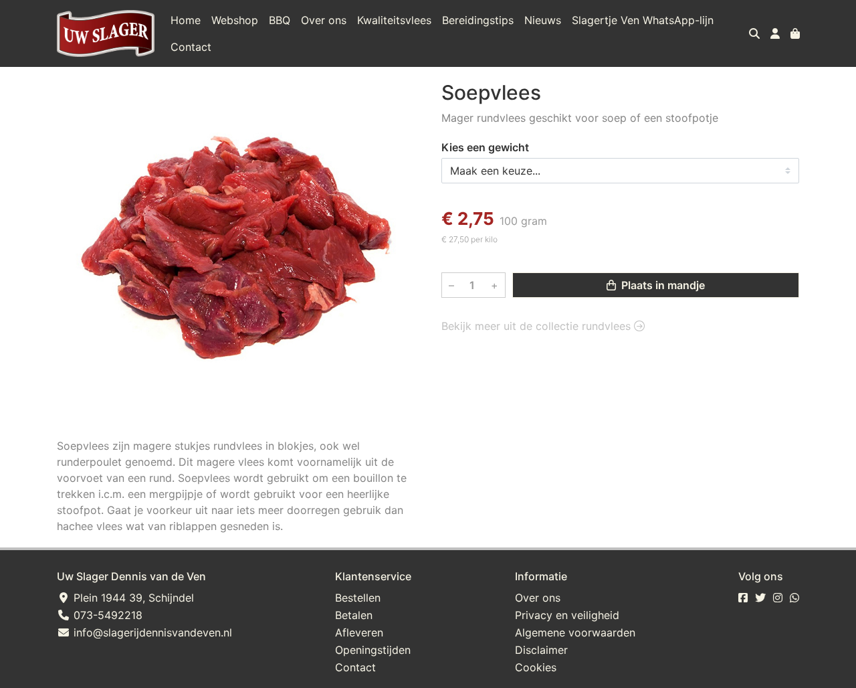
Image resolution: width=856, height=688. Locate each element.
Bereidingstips (478, 20)
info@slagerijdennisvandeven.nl (151, 632)
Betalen (353, 615)
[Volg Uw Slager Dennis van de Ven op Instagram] (777, 597)
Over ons (323, 20)
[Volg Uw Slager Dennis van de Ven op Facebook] (743, 597)
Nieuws (542, 20)
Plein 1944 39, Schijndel (132, 597)
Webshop (234, 20)
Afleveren (359, 632)
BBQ (279, 20)
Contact (191, 47)
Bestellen (358, 597)
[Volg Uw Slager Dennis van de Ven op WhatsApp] (794, 597)
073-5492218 (106, 615)
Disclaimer (541, 650)
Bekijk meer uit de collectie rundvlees (537, 326)
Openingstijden (373, 650)
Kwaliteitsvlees (394, 20)
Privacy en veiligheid (567, 615)
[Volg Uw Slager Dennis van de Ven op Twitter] (760, 597)
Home (186, 20)
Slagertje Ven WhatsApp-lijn (643, 20)
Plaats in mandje (662, 285)
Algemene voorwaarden (575, 632)
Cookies (535, 667)
